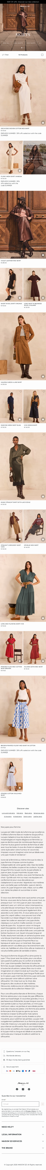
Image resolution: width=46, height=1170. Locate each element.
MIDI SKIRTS (31, 43)
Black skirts (28, 813)
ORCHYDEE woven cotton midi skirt (15, 128)
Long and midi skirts (8, 813)
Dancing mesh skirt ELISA (11, 425)
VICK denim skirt (30, 425)
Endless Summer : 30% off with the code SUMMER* (23, 2)
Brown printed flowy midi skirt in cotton (18, 745)
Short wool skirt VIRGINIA (11, 303)
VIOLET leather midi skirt (11, 260)
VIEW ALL (6, 43)
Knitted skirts (17, 816)
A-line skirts (8, 816)
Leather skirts (37, 816)
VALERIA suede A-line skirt (11, 382)
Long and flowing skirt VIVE (12, 624)
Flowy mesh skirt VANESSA (11, 176)
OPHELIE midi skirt (31, 545)
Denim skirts (28, 816)
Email (4, 1099)
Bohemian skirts (39, 813)
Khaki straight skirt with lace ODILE (15, 502)
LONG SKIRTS (18, 43)
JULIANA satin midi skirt (33, 667)
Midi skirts (20, 813)
